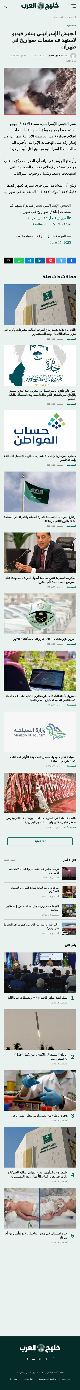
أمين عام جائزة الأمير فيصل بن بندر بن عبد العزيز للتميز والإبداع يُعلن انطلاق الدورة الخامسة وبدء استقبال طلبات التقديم (42, 394)
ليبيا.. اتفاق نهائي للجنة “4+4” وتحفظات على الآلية (37, 997)
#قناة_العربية (37, 218)
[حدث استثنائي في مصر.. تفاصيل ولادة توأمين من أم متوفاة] (40, 1208)
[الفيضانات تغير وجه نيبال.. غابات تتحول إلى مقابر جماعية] (69, 910)
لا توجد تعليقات (17, 56)
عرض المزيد (9, 860)
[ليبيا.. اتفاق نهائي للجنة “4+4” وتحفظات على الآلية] (40, 972)
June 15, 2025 (60, 242)
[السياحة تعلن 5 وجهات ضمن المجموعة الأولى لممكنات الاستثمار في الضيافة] (40, 732)
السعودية (71, 25)
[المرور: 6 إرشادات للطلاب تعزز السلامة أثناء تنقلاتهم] (40, 613)
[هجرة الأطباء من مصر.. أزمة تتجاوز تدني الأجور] (40, 1090)
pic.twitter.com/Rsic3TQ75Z (49, 224)
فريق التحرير (54, 56)
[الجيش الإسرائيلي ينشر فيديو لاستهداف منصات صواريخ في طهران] (40, 91)
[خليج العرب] (40, 6)
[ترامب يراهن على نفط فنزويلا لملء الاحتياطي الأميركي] (69, 873)
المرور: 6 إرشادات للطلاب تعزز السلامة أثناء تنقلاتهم (44, 639)
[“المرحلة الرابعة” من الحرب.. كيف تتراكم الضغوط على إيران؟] (69, 929)
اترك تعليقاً (40, 841)
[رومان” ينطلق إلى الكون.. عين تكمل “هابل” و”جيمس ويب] (40, 1029)
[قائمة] (73, 6)
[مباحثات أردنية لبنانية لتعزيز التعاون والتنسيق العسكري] (69, 892)
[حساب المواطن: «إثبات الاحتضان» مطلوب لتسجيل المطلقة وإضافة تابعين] (40, 430)
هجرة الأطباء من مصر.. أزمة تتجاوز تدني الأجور (39, 1115)
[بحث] (6, 6)
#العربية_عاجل (59, 218)
